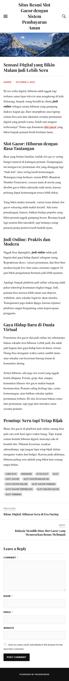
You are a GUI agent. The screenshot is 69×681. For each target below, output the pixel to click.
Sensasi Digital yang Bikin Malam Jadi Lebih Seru (29, 67)
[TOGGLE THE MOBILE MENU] (6, 16)
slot (55, 474)
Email (8, 612)
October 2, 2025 (25, 82)
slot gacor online (16, 484)
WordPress (42, 674)
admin (7, 82)
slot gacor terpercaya (19, 489)
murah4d (26, 474)
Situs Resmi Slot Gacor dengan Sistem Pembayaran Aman (34, 16)
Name (8, 596)
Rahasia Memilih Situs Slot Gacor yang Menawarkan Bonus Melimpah (40, 532)
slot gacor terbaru (43, 484)
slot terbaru (13, 494)
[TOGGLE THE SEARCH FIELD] (63, 16)
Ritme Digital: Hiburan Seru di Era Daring (31, 514)
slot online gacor (48, 489)
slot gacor (50, 127)
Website (9, 628)
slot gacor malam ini (36, 479)
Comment (11, 557)
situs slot (42, 474)
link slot (11, 474)
